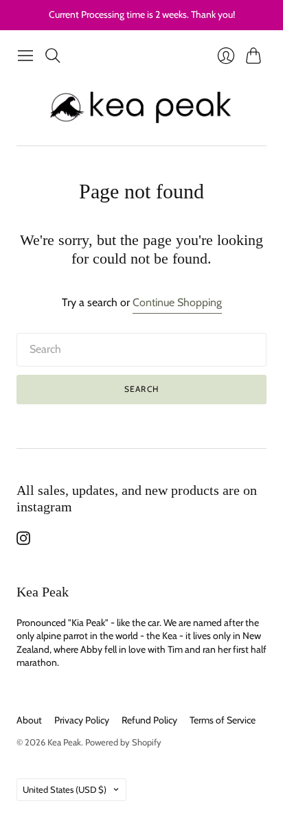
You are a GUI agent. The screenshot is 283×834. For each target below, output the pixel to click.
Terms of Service (223, 720)
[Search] (53, 56)
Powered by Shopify (123, 742)
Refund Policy (149, 720)
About (29, 720)
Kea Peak (64, 742)
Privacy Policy (81, 720)
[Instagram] (23, 541)
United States (64, 789)
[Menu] (25, 55)
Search (141, 389)
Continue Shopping (177, 302)
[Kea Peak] (142, 107)
